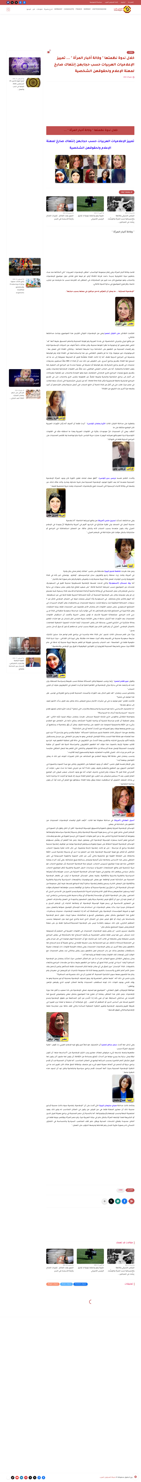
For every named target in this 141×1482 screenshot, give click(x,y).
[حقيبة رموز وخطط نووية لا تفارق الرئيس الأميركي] (90, 204)
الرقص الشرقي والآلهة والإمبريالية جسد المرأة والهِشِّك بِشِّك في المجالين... (121, 219)
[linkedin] (21, 1477)
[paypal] (8, 2)
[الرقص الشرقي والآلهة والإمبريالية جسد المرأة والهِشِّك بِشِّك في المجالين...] (120, 204)
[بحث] (8, 9)
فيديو (29, 9)
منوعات (39, 9)
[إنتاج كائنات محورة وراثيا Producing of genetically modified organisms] (33, 283)
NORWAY (87, 9)
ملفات (130, 52)
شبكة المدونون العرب (108, 1477)
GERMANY (58, 9)
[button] (124, 1201)
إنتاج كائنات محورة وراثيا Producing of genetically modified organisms (17, 287)
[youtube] (17, 1477)
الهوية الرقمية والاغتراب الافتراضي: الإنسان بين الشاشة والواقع (16, 665)
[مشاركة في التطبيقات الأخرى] (104, 1201)
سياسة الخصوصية (96, 2)
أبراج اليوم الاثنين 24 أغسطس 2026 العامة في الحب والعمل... (16, 85)
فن (33, 9)
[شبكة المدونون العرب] (122, 9)
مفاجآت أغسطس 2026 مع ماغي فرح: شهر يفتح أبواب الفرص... (26, 379)
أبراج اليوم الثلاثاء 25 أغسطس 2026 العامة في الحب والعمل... (25, 68)
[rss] (8, 1477)
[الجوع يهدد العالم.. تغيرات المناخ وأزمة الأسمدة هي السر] (59, 204)
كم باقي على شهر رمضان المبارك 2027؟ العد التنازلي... (16, 395)
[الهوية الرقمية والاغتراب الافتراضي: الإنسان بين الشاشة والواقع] (33, 662)
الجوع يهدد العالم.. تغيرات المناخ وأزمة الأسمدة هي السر (59, 217)
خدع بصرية (48, 9)
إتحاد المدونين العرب (111, 2)
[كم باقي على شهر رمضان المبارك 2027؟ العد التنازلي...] (33, 394)
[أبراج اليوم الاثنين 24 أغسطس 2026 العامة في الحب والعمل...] (33, 82)
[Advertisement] (70, 33)
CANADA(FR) (69, 9)
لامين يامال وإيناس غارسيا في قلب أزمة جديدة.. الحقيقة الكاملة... (25, 268)
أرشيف (123, 2)
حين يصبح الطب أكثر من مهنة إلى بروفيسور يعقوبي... (25, 649)
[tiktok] (12, 1477)
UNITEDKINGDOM (99, 9)
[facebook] (24, 2)
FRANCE (79, 9)
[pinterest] (26, 1477)
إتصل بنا (131, 2)
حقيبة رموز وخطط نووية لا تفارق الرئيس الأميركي (91, 217)
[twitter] (16, 2)
